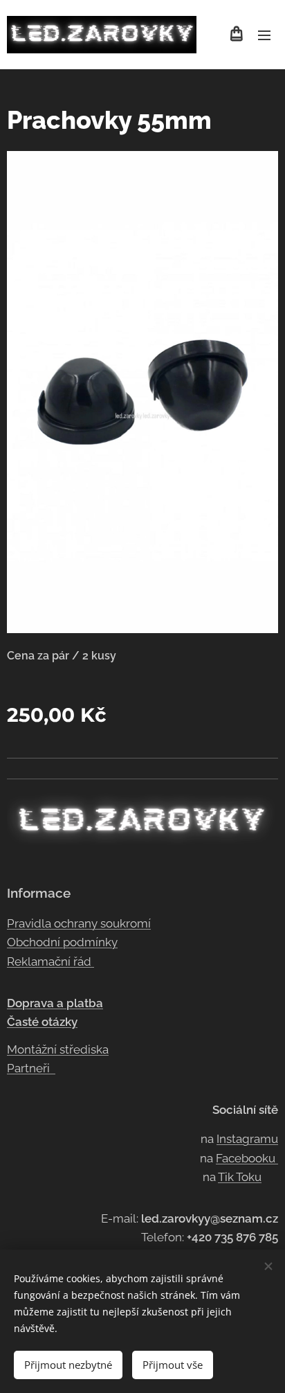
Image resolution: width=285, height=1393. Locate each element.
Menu (264, 34)
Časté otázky (42, 1022)
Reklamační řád (50, 961)
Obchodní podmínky (62, 942)
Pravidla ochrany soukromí (79, 923)
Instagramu (247, 1139)
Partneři (31, 1068)
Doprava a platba (55, 1003)
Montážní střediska (58, 1049)
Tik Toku (239, 1177)
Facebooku (247, 1158)
